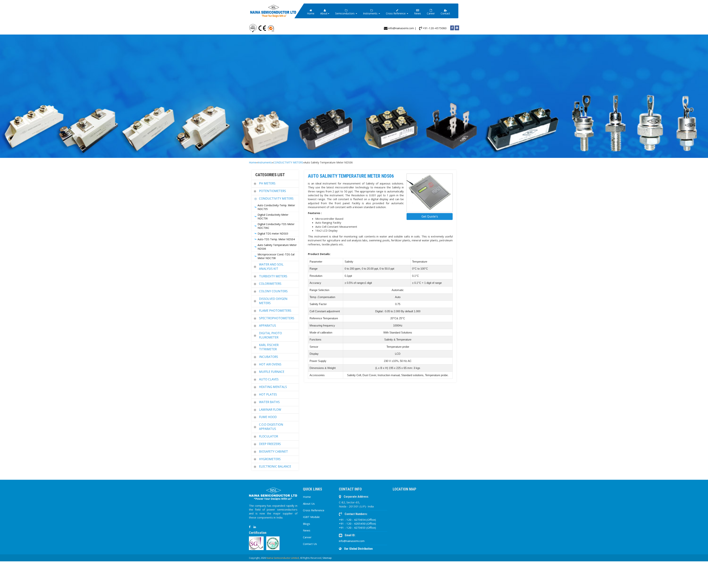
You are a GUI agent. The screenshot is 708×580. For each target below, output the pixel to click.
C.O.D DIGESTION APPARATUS (271, 426)
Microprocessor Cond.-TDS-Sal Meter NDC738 (276, 256)
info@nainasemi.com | (402, 28)
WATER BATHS (269, 402)
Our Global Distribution (358, 548)
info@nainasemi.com (352, 541)
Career (431, 13)
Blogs (306, 524)
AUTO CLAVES (269, 379)
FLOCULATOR (268, 436)
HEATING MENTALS (273, 387)
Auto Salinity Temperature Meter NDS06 (277, 246)
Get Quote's (429, 216)
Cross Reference (313, 510)
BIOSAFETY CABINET (273, 451)
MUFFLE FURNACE (271, 372)
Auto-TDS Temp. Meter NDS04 (276, 239)
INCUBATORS (268, 357)
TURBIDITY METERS (273, 276)
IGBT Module (311, 517)
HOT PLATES (268, 394)
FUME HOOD (268, 417)
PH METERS (267, 183)
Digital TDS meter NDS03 (273, 233)
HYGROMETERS (270, 459)
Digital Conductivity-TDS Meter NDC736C (276, 226)
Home (310, 13)
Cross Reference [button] (396, 13)
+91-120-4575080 (434, 28)
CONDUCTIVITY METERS (288, 162)
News (417, 13)
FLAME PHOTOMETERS (275, 311)
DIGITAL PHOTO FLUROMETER (270, 335)
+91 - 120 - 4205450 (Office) (357, 523)
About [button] (323, 13)
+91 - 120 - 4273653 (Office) (357, 527)
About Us (309, 503)
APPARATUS (267, 326)
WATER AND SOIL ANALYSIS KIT (271, 266)
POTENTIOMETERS (272, 191)
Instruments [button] (370, 13)
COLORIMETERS (270, 284)
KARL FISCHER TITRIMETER (269, 347)
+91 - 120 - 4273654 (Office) (357, 519)
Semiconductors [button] (345, 13)
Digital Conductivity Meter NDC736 (273, 216)
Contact (445, 13)
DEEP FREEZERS (270, 444)
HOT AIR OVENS (270, 364)
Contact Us (310, 544)
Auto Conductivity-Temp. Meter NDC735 (276, 207)
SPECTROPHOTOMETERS (276, 318)
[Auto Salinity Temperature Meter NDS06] (430, 193)
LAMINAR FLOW (270, 410)
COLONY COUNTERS (273, 291)
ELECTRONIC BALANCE (275, 466)
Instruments (265, 162)
